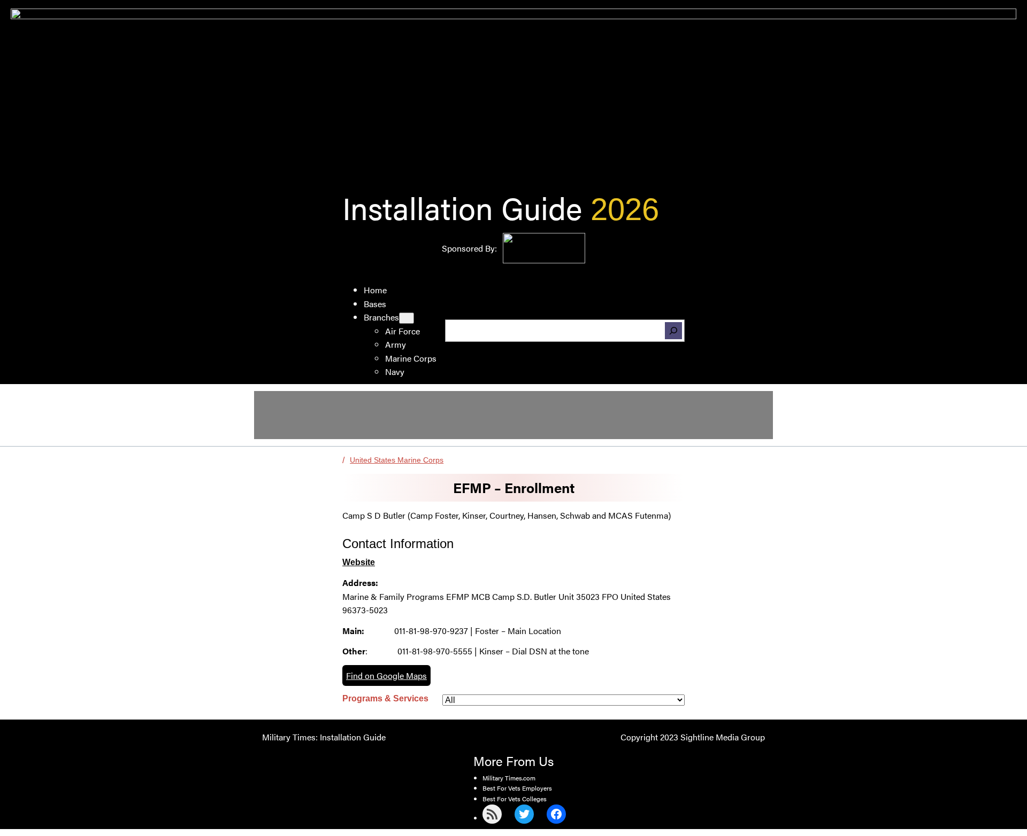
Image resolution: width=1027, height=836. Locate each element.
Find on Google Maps (386, 675)
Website (358, 562)
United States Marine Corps (396, 460)
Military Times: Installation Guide (324, 737)
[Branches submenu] (406, 318)
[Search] (673, 330)
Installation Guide (462, 207)
